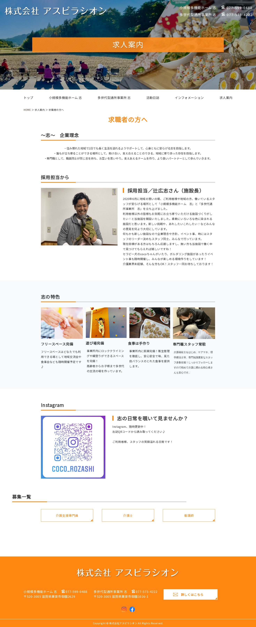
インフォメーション (189, 97)
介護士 (128, 515)
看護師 (189, 515)
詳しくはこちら (192, 594)
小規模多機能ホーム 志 (65, 97)
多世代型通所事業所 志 (114, 97)
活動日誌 (152, 97)
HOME (27, 109)
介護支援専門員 (67, 515)
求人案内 (226, 97)
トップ (28, 97)
